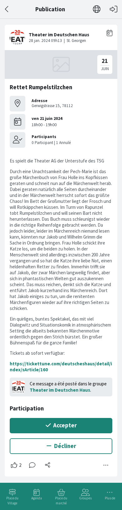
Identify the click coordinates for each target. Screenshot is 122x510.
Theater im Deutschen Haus (60, 390)
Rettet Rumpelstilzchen (41, 87)
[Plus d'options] (106, 465)
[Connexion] (113, 9)
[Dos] (7, 9)
